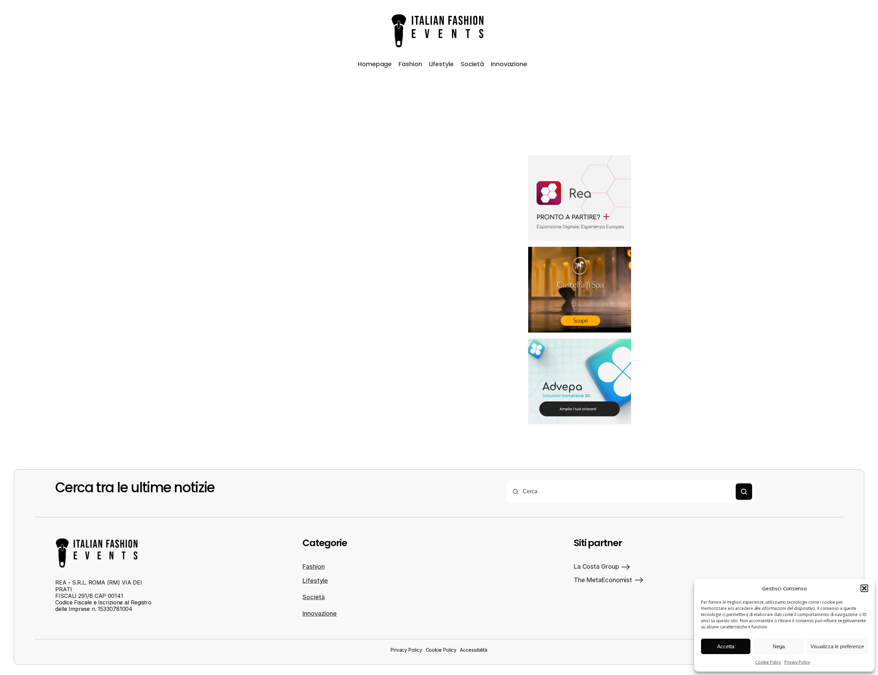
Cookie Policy (768, 662)
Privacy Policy (797, 662)
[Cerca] (744, 491)
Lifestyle (441, 64)
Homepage (375, 64)
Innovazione (509, 64)
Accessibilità (473, 650)
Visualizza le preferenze (837, 646)
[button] (864, 588)
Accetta (725, 646)
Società (472, 64)
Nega (779, 646)
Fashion (410, 64)
